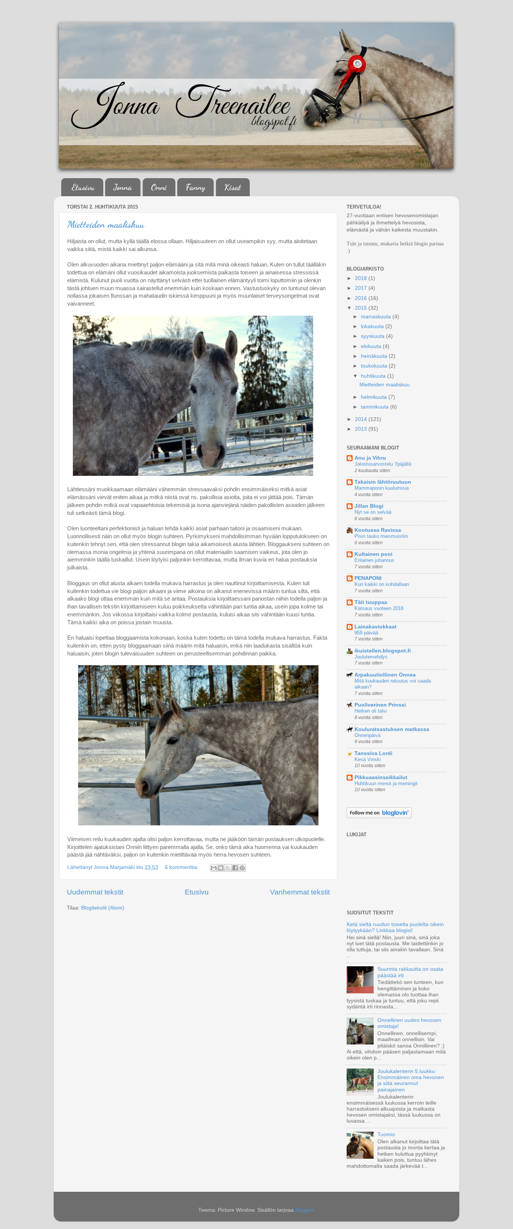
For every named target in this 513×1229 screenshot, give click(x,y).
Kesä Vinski (368, 759)
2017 (361, 288)
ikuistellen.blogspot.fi (383, 651)
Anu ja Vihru (370, 458)
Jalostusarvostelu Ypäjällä (383, 464)
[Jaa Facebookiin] (235, 868)
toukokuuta (375, 366)
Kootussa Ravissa (378, 530)
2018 (361, 278)
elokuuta (372, 346)
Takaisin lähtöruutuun (383, 482)
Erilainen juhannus (374, 560)
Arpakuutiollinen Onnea (385, 675)
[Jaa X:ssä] (228, 868)
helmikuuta (374, 397)
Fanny (195, 187)
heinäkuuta (375, 356)
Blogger (304, 1210)
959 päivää (366, 633)
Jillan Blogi (369, 506)
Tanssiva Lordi (373, 753)
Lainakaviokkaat (376, 627)
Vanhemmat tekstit (300, 892)
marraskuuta (376, 316)
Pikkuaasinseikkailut (381, 777)
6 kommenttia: (182, 867)
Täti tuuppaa (371, 602)
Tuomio (386, 1134)
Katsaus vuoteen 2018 (379, 608)
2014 (361, 419)
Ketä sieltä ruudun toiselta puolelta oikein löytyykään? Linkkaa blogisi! (395, 927)
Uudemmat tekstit (95, 892)
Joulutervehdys (371, 657)
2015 (361, 308)
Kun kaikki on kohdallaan (382, 584)
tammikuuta (375, 407)
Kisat (232, 187)
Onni (159, 187)
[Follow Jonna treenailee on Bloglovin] (379, 816)
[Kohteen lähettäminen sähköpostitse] (213, 868)
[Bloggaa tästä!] (221, 868)
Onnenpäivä (367, 735)
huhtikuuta (374, 376)
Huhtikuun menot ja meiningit (386, 783)
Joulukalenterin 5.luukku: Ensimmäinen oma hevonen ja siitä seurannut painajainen (410, 1081)
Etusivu (83, 187)
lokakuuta (373, 326)
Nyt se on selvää (373, 512)
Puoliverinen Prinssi (380, 705)
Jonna (122, 187)
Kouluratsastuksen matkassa (392, 729)
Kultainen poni (373, 554)
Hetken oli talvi (371, 711)
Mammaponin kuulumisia (382, 488)
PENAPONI (368, 578)
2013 (361, 429)
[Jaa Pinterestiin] (242, 868)
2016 (361, 298)
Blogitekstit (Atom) (102, 908)
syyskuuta (373, 336)
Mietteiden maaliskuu (105, 224)
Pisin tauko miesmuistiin (381, 536)
